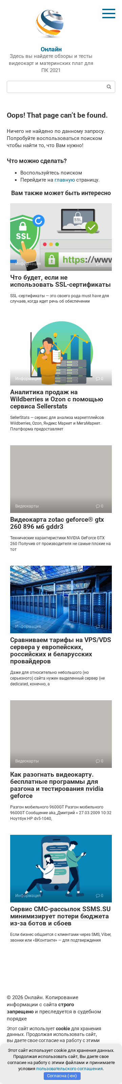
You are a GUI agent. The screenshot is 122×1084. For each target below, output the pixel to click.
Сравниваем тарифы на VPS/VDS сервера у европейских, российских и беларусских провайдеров (60, 650)
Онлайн (51, 49)
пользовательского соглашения (69, 1068)
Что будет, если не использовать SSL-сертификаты (60, 281)
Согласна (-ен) (62, 1075)
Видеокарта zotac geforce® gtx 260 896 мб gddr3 (57, 523)
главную (65, 180)
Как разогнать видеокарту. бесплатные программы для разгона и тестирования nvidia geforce (56, 785)
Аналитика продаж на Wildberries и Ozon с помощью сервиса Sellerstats (56, 399)
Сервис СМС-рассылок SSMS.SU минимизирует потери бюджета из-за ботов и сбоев (60, 916)
